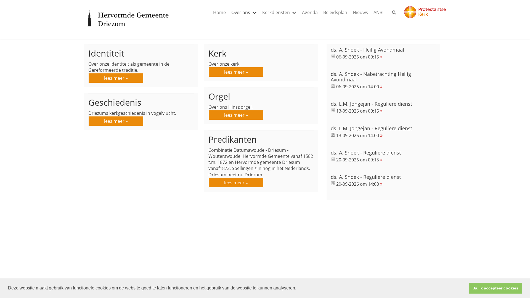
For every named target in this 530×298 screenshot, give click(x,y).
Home (219, 12)
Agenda (310, 12)
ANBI (378, 12)
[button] (298, 288)
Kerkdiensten (276, 12)
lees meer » (116, 78)
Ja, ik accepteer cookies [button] (495, 288)
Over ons (240, 12)
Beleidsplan (335, 12)
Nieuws (360, 12)
